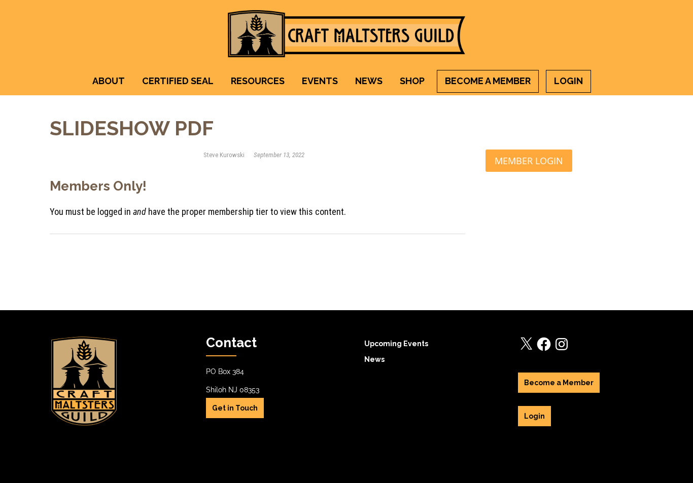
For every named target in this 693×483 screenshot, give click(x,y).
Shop (412, 81)
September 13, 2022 (279, 155)
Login (568, 81)
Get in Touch (235, 408)
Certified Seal (178, 81)
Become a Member (488, 81)
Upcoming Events (396, 344)
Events (320, 81)
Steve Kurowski (224, 155)
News (369, 81)
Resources (258, 81)
